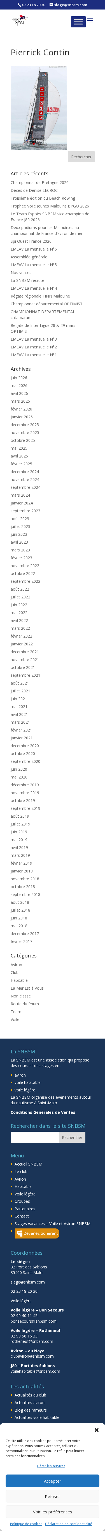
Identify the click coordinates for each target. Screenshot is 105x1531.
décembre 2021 (25, 651)
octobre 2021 (23, 667)
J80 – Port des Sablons (33, 1365)
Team (16, 1011)
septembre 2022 (25, 581)
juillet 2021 (20, 690)
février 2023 (21, 557)
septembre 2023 (25, 510)
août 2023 (20, 518)
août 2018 (20, 902)
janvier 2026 (22, 416)
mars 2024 (20, 495)
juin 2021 (19, 698)
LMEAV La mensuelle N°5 (34, 264)
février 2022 (21, 636)
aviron (20, 1075)
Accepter (52, 1481)
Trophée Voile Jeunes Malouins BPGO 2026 (50, 206)
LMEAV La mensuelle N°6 (34, 249)
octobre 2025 (23, 440)
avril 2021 (19, 714)
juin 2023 (19, 534)
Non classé (21, 996)
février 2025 (21, 463)
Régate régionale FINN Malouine (40, 296)
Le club (21, 1171)
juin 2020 (19, 769)
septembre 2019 (25, 808)
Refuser (52, 1496)
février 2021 (21, 730)
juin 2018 (19, 918)
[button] (96, 1430)
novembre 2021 (25, 659)
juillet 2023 (20, 526)
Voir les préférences (52, 1512)
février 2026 (21, 409)
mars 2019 (20, 855)
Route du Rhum (25, 1003)
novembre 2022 (25, 565)
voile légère (25, 1090)
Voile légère (25, 1194)
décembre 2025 (25, 424)
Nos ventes (21, 272)
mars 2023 (20, 550)
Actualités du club (30, 1395)
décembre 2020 (25, 745)
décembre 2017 (25, 933)
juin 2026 (19, 377)
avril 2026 (19, 393)
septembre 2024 (25, 487)
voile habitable (28, 1082)
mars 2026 (20, 401)
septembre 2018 (25, 894)
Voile (15, 1019)
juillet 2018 (20, 910)
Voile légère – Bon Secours (37, 1310)
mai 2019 (19, 839)
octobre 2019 (23, 800)
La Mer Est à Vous (27, 988)
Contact (22, 1216)
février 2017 (21, 941)
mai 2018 (19, 925)
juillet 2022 (20, 597)
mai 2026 (19, 385)
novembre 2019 (25, 792)
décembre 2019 (25, 784)
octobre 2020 (23, 753)
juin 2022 (19, 604)
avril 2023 (19, 542)
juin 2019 (19, 831)
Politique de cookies (26, 1523)
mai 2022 (19, 612)
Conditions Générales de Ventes (43, 1112)
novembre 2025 (25, 432)
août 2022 (20, 589)
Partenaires (25, 1208)
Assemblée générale (29, 257)
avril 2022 (19, 620)
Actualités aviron (30, 1402)
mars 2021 (20, 722)
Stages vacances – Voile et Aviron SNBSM (52, 1223)
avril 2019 (19, 847)
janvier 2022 (22, 644)
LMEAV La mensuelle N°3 (34, 339)
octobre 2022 (23, 573)
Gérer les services (51, 1466)
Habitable (19, 980)
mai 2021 (19, 706)
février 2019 (21, 863)
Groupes (22, 1201)
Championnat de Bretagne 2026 (40, 182)
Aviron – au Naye (28, 1350)
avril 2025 (19, 456)
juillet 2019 (20, 824)
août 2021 (20, 683)
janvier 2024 (22, 503)
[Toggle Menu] (78, 21)
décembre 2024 (25, 471)
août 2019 (20, 816)
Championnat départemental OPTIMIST (47, 303)
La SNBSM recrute (27, 280)
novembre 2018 (25, 878)
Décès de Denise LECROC (34, 190)
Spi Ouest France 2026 (31, 241)
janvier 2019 (22, 871)
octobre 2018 (23, 886)
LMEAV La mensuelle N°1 (34, 354)
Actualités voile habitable (37, 1417)
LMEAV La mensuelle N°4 (34, 288)
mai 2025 (19, 448)
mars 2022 (20, 628)
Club (14, 972)
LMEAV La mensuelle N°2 (34, 347)
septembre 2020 (25, 761)
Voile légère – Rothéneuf (36, 1330)
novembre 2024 (25, 479)
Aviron (16, 964)
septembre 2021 (25, 675)
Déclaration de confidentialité (68, 1523)
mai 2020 (19, 777)
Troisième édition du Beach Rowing (43, 198)
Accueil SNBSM (28, 1164)
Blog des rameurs (31, 1410)
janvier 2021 (22, 737)
